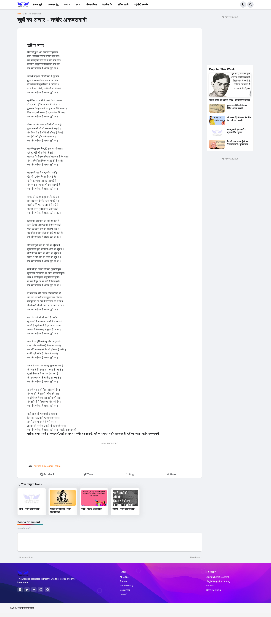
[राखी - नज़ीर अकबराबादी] (94, 498)
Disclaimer (125, 590)
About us (124, 577)
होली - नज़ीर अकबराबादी (29, 508)
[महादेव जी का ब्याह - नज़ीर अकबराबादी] (62, 498)
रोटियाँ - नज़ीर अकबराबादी (123, 508)
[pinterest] (47, 589)
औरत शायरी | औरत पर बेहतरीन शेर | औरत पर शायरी (239, 118)
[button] (243, 4)
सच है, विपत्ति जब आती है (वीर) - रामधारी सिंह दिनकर (229, 100)
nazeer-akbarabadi (33, 14)
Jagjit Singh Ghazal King (218, 581)
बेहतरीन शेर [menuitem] (107, 4)
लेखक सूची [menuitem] (37, 4)
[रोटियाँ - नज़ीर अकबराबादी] (125, 498)
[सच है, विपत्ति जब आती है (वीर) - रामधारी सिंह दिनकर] (230, 85)
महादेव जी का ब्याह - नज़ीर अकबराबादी (60, 510)
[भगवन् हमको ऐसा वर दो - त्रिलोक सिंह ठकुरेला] (217, 132)
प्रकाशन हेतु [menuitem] (53, 4)
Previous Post (26, 557)
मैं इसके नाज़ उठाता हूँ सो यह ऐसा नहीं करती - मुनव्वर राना (237, 142)
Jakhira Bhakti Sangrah (217, 577)
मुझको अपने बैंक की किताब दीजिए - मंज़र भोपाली (237, 106)
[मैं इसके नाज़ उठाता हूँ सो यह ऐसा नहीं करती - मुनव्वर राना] (217, 144)
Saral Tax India (213, 590)
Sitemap (124, 581)
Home (20, 14)
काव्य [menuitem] (66, 4)
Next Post (195, 557)
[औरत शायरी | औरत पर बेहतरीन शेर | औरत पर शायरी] (217, 120)
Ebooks (210, 585)
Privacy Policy (126, 585)
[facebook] (20, 589)
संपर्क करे (123, 594)
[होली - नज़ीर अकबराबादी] (31, 498)
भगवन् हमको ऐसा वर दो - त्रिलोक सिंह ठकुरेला (236, 130)
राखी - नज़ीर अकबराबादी (91, 508)
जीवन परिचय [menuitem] (91, 4)
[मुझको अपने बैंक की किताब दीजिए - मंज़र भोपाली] (217, 108)
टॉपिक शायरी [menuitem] (123, 4)
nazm (58, 466)
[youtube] (34, 589)
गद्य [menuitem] (77, 4)
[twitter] (27, 589)
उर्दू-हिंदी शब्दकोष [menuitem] (141, 4)
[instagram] (40, 589)
